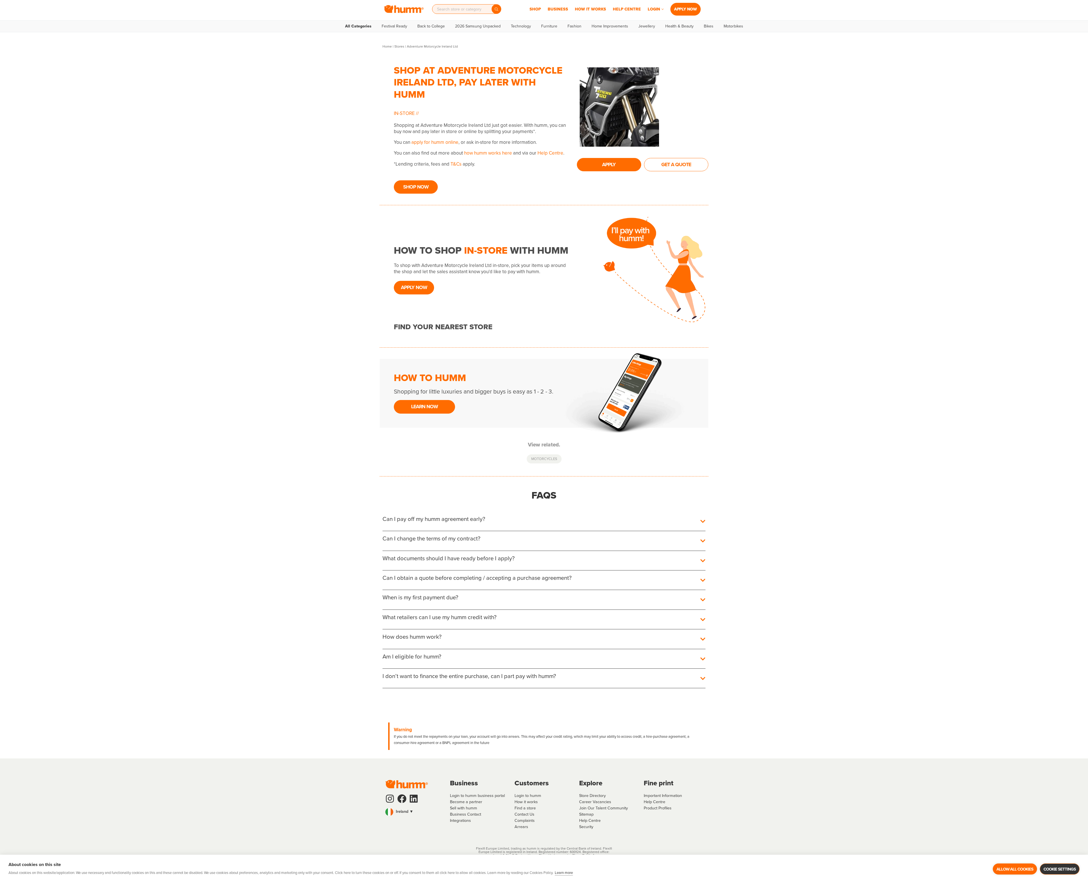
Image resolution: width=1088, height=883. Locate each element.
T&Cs (456, 164)
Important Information (663, 795)
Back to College (431, 26)
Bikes (708, 26)
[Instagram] (389, 798)
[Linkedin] (413, 798)
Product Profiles (658, 808)
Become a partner (466, 802)
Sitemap (586, 814)
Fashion (574, 26)
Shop (535, 9)
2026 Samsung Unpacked (478, 26)
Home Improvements (610, 26)
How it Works (590, 9)
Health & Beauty (679, 26)
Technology (521, 26)
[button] (663, 9)
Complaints (525, 820)
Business (558, 9)
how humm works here (488, 153)
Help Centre (627, 9)
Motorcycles (544, 458)
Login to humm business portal (477, 795)
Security (586, 827)
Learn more (564, 872)
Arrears (521, 827)
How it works (526, 802)
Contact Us (524, 814)
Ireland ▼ (404, 811)
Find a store (525, 808)
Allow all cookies (1014, 869)
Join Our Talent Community (603, 808)
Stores (399, 46)
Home (387, 46)
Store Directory (592, 795)
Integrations (460, 820)
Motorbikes (733, 26)
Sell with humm (463, 808)
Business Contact (465, 814)
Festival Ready (394, 26)
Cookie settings (1060, 869)
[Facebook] (401, 798)
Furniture (549, 26)
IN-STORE (405, 113)
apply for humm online (434, 142)
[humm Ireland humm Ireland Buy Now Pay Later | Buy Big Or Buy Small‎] (404, 9)
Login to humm (528, 795)
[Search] (496, 9)
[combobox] (464, 9)
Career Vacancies (595, 802)
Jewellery (646, 26)
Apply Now (685, 9)
